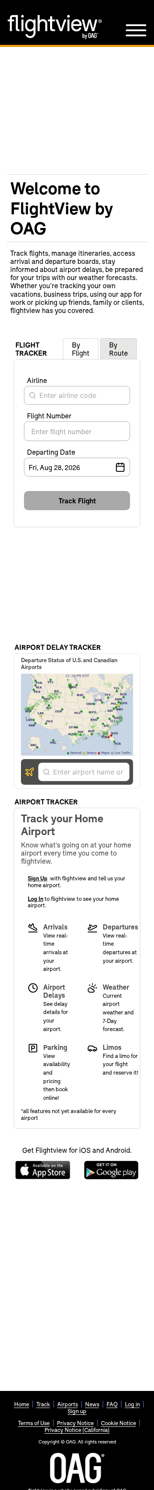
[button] (77, 500)
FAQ (112, 1404)
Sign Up (37, 878)
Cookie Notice (118, 1423)
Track (43, 1404)
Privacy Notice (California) (77, 1429)
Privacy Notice (75, 1423)
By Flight (80, 349)
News (92, 1404)
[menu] (136, 30)
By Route (118, 349)
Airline (37, 380)
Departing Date (51, 452)
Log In (35, 898)
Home (21, 1404)
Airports (67, 1404)
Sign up (77, 1411)
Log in (132, 1404)
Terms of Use (34, 1423)
